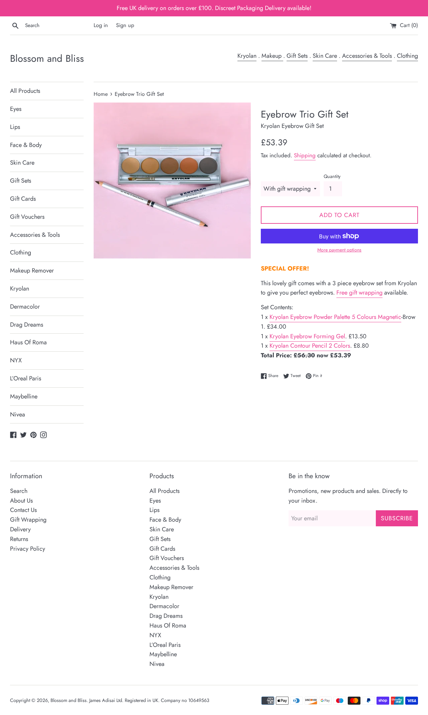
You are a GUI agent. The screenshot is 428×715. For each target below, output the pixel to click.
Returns (19, 539)
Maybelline (23, 396)
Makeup (272, 55)
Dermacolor (25, 306)
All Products (25, 90)
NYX (16, 360)
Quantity (332, 176)
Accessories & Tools (367, 55)
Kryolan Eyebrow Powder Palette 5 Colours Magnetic (335, 317)
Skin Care (325, 55)
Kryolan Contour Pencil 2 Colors (310, 345)
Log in (101, 25)
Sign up (125, 25)
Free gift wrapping (359, 292)
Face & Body (26, 145)
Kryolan (246, 55)
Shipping (305, 155)
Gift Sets (297, 55)
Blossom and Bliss (47, 58)
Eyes (15, 109)
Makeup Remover (32, 270)
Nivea (17, 414)
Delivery (20, 529)
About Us (21, 500)
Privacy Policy (27, 548)
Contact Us (23, 510)
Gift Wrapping (28, 519)
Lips (15, 127)
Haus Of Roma (28, 342)
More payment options (339, 249)
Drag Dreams (26, 324)
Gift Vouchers (27, 216)
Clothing (407, 55)
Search (18, 491)
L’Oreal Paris (25, 378)
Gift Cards (23, 198)
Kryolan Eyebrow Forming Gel (307, 336)
